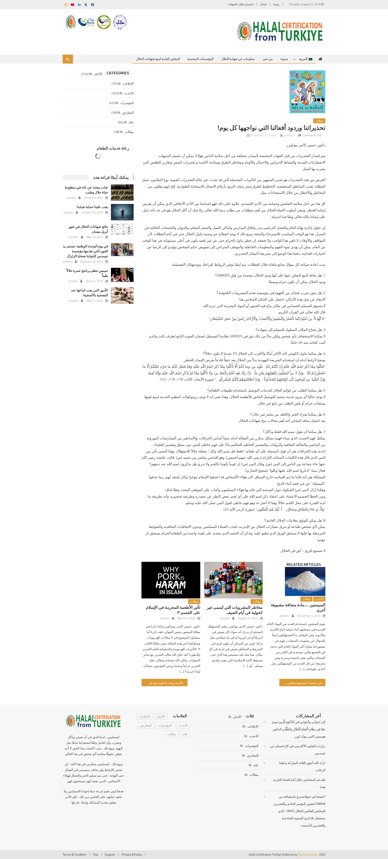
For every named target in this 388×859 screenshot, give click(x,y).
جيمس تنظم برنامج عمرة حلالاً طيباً (87, 273)
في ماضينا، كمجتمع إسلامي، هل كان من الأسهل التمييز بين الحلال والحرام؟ (300, 682)
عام (131, 122)
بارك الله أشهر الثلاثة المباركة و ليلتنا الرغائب (302, 766)
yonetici (289, 135)
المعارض (128, 112)
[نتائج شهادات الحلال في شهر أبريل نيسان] (122, 229)
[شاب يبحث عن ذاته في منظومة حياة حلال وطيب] (122, 192)
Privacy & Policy (132, 854)
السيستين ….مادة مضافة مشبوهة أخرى (298, 607)
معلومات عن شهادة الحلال (238, 58)
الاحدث (319, 599)
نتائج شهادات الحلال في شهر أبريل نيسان (88, 229)
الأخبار (161, 716)
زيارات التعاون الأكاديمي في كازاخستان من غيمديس (297, 749)
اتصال (263, 4)
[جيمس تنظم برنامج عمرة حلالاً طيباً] (122, 275)
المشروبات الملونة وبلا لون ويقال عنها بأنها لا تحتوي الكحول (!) (161, 682)
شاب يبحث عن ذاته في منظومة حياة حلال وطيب (86, 190)
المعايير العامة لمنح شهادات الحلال (158, 58)
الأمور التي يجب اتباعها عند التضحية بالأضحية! (89, 293)
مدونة (284, 58)
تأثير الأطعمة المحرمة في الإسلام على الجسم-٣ (173, 609)
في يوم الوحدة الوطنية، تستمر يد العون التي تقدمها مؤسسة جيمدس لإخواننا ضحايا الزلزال (85, 251)
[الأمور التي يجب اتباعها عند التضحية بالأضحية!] (122, 295)
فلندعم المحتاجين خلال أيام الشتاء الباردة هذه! (299, 783)
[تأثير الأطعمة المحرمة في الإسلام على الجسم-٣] (170, 580)
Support (110, 854)
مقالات (319, 121)
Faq (95, 854)
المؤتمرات (127, 102)
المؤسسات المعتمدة (200, 58)
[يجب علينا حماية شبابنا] (122, 212)
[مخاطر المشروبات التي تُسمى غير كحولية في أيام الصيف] (233, 580)
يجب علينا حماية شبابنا (92, 206)
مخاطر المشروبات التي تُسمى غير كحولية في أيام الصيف (235, 609)
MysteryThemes (308, 854)
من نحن (267, 58)
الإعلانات (144, 716)
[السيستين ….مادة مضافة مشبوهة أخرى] (296, 581)
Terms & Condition (74, 854)
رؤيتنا (276, 4)
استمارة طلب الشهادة (240, 4)
